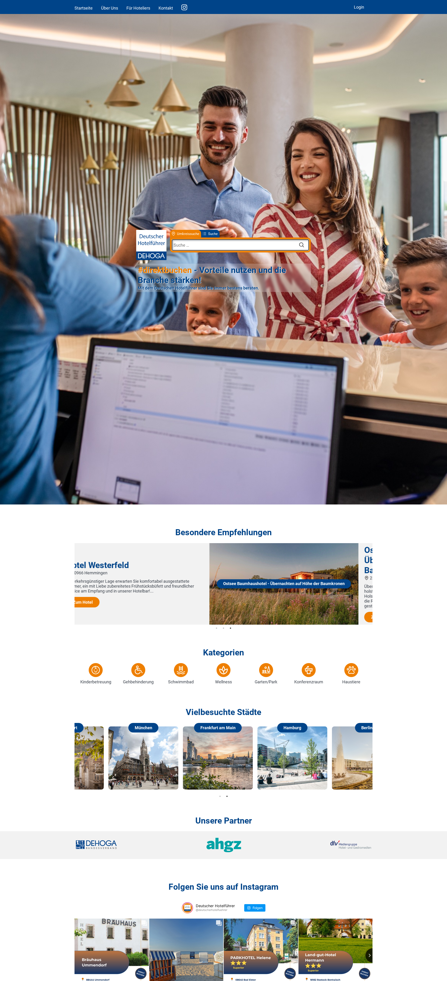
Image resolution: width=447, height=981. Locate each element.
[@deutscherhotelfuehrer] (187, 908)
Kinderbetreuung (95, 681)
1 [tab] (216, 628)
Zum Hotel (246, 607)
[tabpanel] (223, 584)
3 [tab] (230, 628)
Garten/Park (266, 681)
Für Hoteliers (138, 8)
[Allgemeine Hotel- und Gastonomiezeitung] (223, 845)
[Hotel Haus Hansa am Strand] (149, 623)
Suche (213, 234)
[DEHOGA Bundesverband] (125, 845)
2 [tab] (223, 628)
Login (359, 7)
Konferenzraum (308, 681)
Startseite (83, 8)
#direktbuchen (165, 270)
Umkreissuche (188, 234)
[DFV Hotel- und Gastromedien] (322, 845)
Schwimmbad (181, 681)
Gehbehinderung (138, 681)
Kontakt (166, 8)
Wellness (223, 681)
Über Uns (109, 8)
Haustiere (351, 681)
